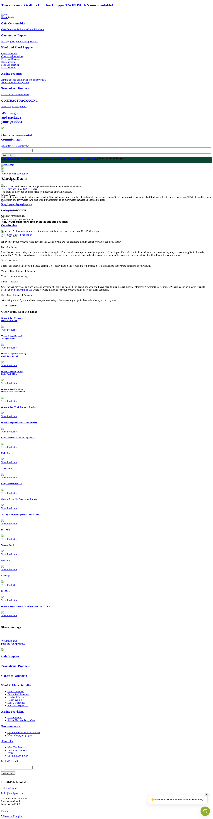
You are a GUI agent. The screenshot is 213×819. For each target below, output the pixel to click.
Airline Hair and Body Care (15, 82)
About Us (7, 741)
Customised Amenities (12, 56)
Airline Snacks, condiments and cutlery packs (23, 79)
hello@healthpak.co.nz (12, 793)
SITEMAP (6, 761)
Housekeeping (8, 62)
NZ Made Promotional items (15, 94)
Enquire (26, 205)
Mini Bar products (10, 64)
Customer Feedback (17, 750)
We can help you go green (20, 735)
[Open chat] (205, 811)
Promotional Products (15, 88)
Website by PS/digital (11, 816)
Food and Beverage (11, 59)
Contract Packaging (14, 675)
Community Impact (14, 35)
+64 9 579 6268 (9, 788)
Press (10, 753)
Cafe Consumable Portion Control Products (22, 29)
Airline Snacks (14, 717)
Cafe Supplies (10, 656)
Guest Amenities (9, 53)
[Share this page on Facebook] (3, 634)
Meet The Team (15, 747)
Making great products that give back (19, 41)
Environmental (11, 726)
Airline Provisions (12, 711)
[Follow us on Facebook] (13, 811)
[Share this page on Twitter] (7, 634)
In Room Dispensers (17, 705)
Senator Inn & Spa (23, 289)
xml (15, 761)
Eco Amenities (8, 67)
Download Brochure (11, 205)
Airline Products (11, 73)
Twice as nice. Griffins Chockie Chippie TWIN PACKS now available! (57, 5)
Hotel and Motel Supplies (17, 47)
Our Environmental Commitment (23, 732)
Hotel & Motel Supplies (16, 685)
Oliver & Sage (76, 158)
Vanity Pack (92, 158)
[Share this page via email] (12, 634)
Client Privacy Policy (17, 755)
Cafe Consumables (13, 23)
